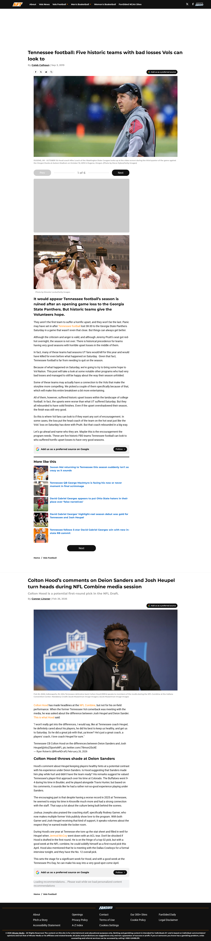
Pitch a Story (40, 919)
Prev (42, 172)
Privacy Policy (80, 919)
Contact (103, 914)
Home (37, 558)
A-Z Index (77, 925)
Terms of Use (107, 919)
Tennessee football (69, 326)
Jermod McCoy (58, 835)
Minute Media (18, 933)
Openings (77, 914)
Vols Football (50, 558)
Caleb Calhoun (40, 65)
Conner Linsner (41, 598)
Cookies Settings (109, 925)
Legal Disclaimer (168, 919)
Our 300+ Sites (138, 914)
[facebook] (193, 4)
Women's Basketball (105, 4)
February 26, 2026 (77, 751)
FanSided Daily (167, 914)
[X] (187, 4)
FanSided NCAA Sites (130, 4)
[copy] (51, 72)
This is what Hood (44, 717)
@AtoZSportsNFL (52, 747)
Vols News (44, 4)
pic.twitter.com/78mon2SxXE (80, 747)
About (32, 4)
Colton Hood (41, 705)
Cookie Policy (138, 919)
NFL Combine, (87, 705)
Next (120, 172)
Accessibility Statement (46, 925)
